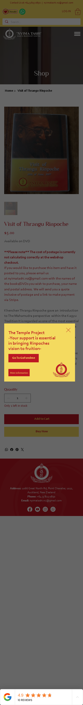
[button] (68, 330)
